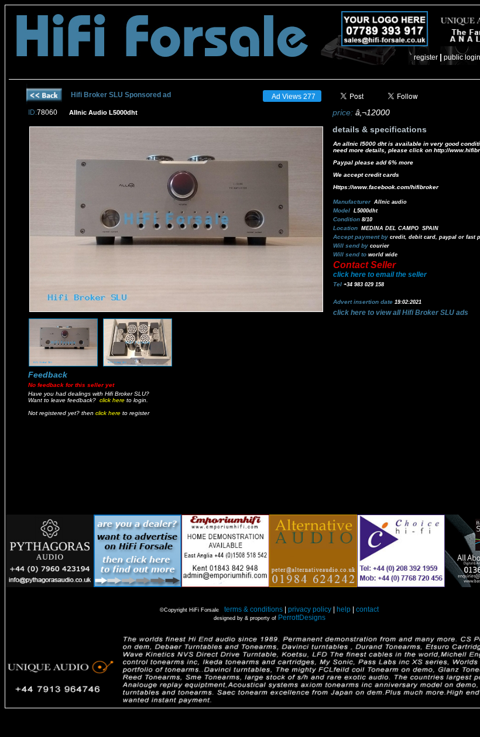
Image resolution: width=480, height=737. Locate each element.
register (426, 57)
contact (367, 609)
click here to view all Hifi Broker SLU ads (400, 312)
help (344, 609)
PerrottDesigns (301, 617)
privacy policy (309, 609)
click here (112, 400)
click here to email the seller (380, 274)
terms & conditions (253, 609)
